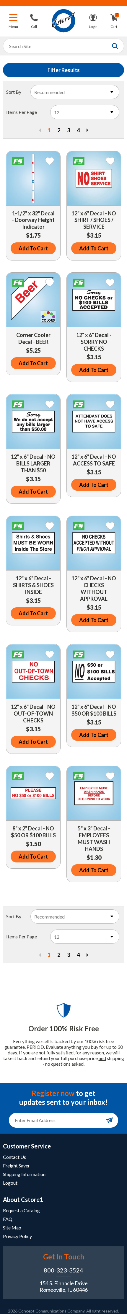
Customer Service (27, 1146)
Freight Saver (16, 1165)
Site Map (12, 1227)
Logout (10, 1183)
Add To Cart (33, 248)
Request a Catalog (21, 1210)
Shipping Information (24, 1174)
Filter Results (64, 70)
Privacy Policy (17, 1236)
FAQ (7, 1219)
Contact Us (14, 1157)
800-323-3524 (63, 1270)
